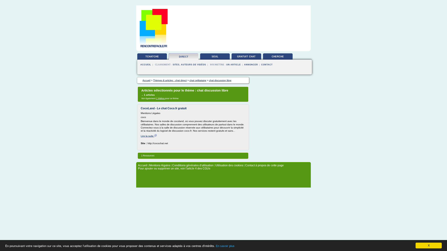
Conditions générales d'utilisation (192, 165)
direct (183, 56)
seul (215, 56)
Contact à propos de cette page (264, 165)
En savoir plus (225, 246)
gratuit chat (246, 56)
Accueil (145, 64)
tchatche (152, 56)
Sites (176, 64)
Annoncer (251, 64)
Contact (267, 64)
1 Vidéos (160, 98)
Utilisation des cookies (229, 165)
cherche (278, 56)
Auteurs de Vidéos (193, 64)
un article (233, 64)
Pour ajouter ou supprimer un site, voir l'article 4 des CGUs (174, 168)
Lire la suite (147, 136)
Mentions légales (159, 165)
